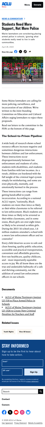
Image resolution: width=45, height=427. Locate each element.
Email (5, 361)
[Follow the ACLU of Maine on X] (10, 412)
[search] (40, 391)
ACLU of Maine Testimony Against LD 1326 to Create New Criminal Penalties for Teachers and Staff (21, 310)
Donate (37, 4)
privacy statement (32, 381)
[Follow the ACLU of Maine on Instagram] (22, 412)
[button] (25, 52)
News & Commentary (12, 18)
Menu (27, 4)
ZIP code (6, 370)
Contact (6, 399)
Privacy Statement (20, 423)
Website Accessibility (35, 423)
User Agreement (7, 423)
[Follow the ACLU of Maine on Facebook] (4, 412)
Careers (5, 404)
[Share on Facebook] (15, 52)
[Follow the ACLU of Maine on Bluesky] (28, 412)
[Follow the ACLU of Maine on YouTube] (16, 412)
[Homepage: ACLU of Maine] (10, 4)
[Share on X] (20, 52)
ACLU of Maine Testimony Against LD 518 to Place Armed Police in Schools (21, 300)
